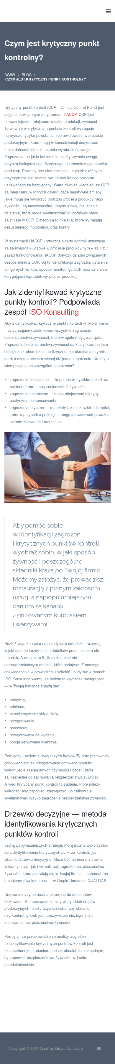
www (10, 74)
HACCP (70, 114)
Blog (27, 74)
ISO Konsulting (54, 311)
